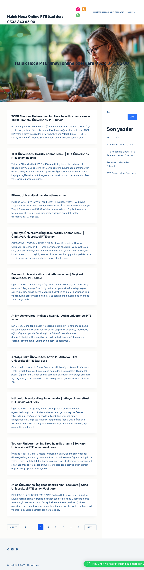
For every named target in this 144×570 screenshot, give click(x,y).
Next (89, 527)
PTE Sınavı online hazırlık (120, 144)
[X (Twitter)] (12, 549)
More (130, 12)
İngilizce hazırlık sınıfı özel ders (108, 12)
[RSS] (84, 9)
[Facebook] (8, 549)
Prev (14, 527)
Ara (108, 112)
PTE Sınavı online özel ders (121, 173)
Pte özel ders (114, 137)
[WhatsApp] (78, 15)
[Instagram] (78, 9)
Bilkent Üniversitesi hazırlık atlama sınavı (39, 195)
